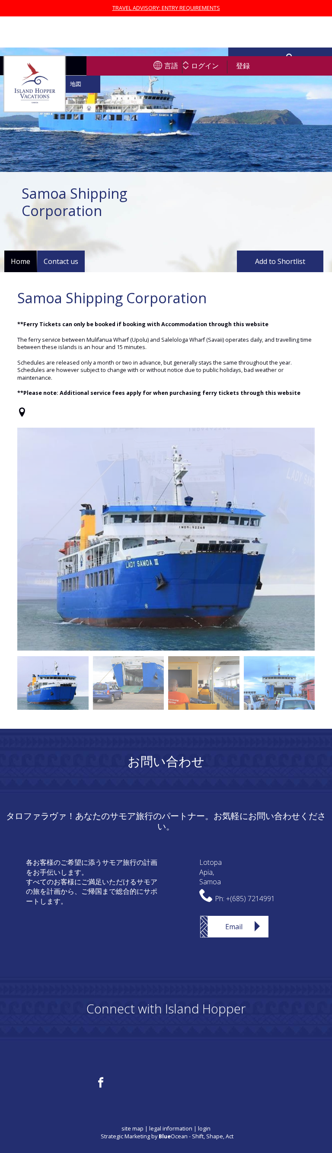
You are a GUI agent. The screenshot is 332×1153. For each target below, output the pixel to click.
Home (20, 261)
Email (234, 926)
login (204, 1128)
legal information (170, 1128)
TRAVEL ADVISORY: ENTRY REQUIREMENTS (166, 8)
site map (132, 1128)
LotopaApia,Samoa (210, 872)
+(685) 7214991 (250, 898)
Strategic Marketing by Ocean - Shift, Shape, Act (167, 1136)
